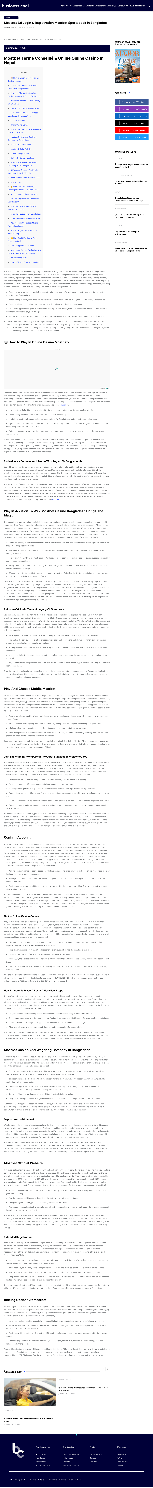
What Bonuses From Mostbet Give (25, 178)
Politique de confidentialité (47, 1480)
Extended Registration (20, 153)
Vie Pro (69, 6)
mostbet (64, 405)
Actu (63, 6)
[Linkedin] (141, 1479)
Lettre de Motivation (123, 175)
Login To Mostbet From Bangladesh (26, 214)
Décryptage (112, 6)
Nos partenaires (30, 1480)
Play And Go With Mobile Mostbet (25, 108)
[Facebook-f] (128, 1477)
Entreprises (77, 6)
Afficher (23, 48)
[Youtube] (133, 1477)
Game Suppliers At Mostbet (22, 246)
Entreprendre (100, 6)
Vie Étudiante (88, 6)
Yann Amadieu (12, 27)
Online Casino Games (20, 125)
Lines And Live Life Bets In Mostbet (25, 218)
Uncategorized (10, 1410)
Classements (120, 209)
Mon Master (140, 6)
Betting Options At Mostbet (22, 158)
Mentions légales (16, 1480)
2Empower (62, 1480)
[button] (149, 6)
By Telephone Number (20, 258)
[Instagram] (141, 1477)
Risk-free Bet (16, 182)
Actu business (121, 242)
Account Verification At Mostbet (24, 194)
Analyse (118, 192)
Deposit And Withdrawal (21, 144)
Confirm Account (18, 120)
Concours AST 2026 (126, 6)
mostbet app (57, 499)
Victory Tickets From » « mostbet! (25, 262)
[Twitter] (124, 1477)
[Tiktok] (137, 1477)
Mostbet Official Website (21, 149)
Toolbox (118, 158)
